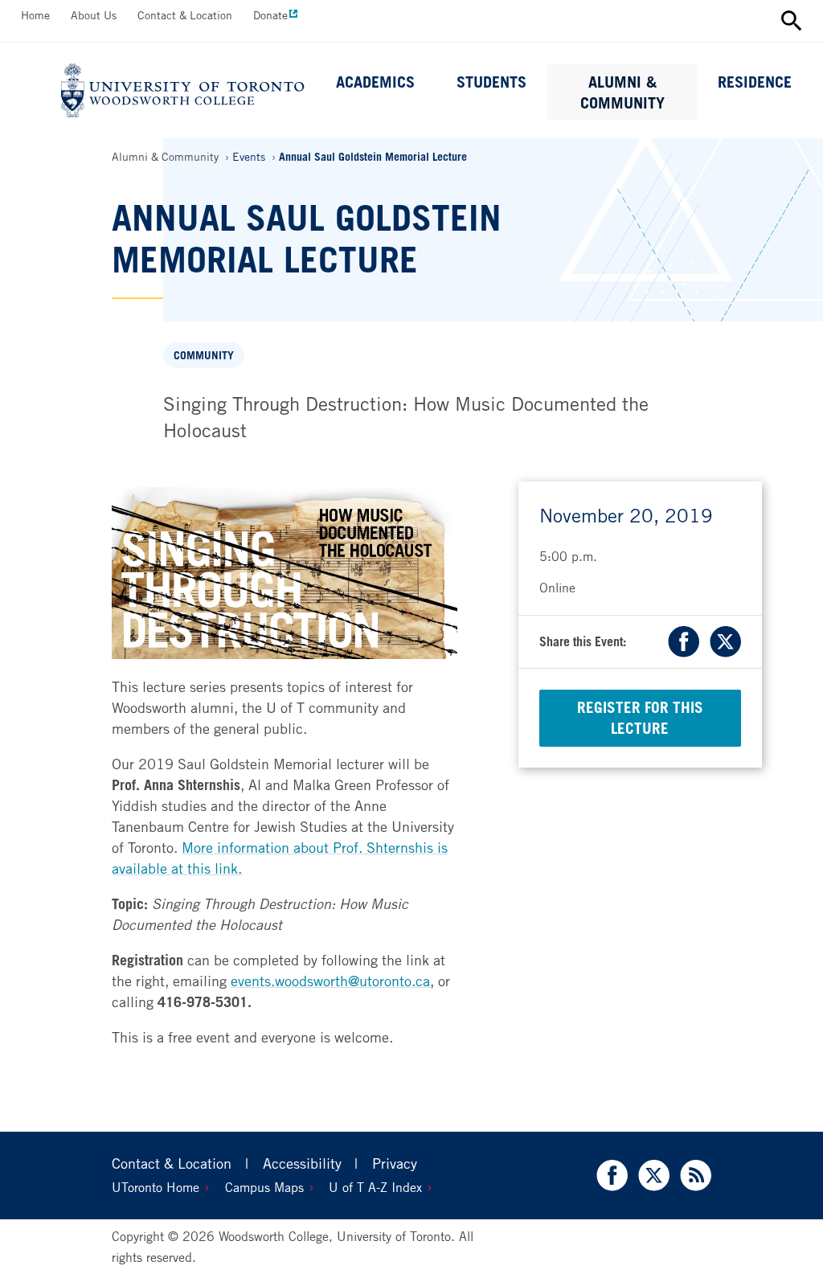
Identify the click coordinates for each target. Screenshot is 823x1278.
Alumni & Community (622, 92)
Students (491, 82)
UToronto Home (155, 1187)
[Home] (183, 90)
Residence (755, 82)
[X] (722, 641)
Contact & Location (184, 15)
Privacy (394, 1163)
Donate (270, 15)
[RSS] (692, 1175)
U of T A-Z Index (375, 1187)
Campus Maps (264, 1187)
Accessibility (302, 1163)
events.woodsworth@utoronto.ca (330, 980)
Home (35, 15)
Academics (375, 82)
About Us (94, 15)
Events (248, 156)
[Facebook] (686, 641)
